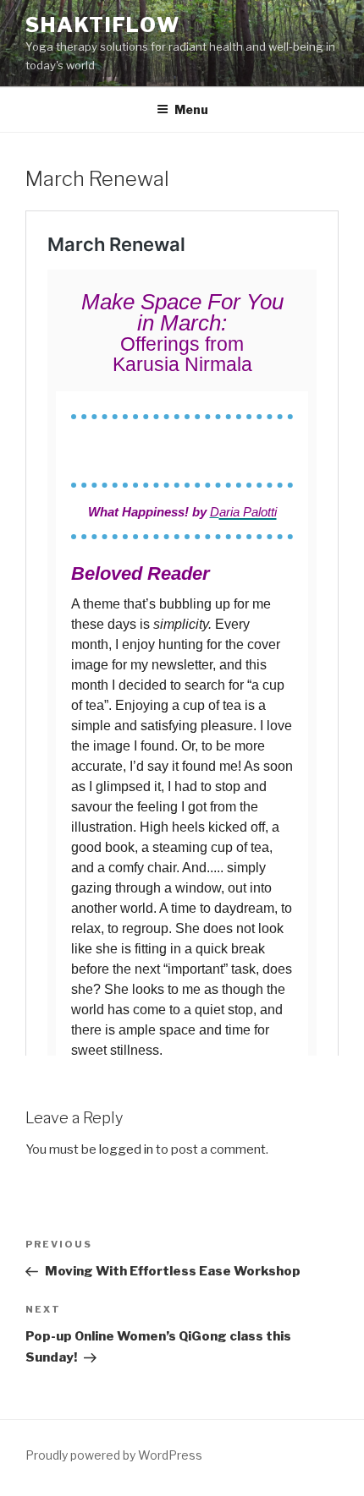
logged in (126, 1149)
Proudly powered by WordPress (113, 1455)
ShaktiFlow (102, 25)
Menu (191, 109)
